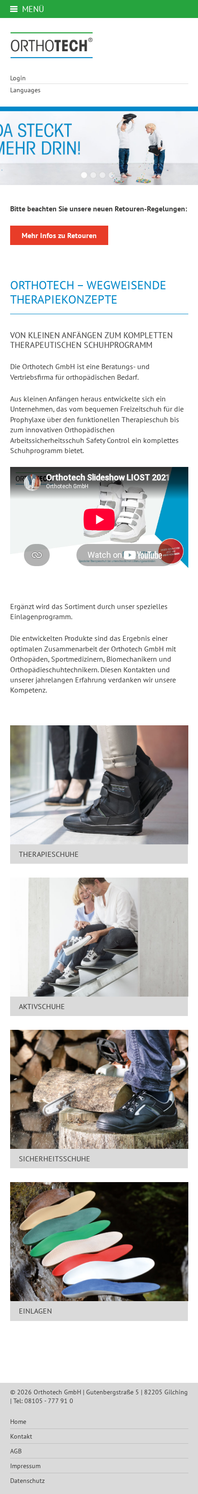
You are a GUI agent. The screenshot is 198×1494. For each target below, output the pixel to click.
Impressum (25, 1465)
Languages (25, 89)
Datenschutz (27, 1480)
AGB (16, 1450)
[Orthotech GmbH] (51, 45)
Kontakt (21, 1436)
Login (18, 77)
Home (18, 1421)
